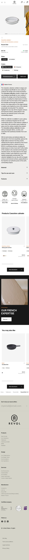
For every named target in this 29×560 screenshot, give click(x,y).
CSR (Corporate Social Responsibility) (10, 493)
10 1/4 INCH (12, 59)
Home (2, 392)
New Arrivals (4, 436)
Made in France (4, 495)
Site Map (4, 538)
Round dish (15, 392)
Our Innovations (5, 459)
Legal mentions (6, 545)
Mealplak (3, 445)
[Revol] (14, 420)
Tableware (8, 392)
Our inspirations (5, 461)
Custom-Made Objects (6, 478)
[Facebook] (2, 521)
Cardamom (7, 70)
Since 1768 (3, 491)
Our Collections (4, 438)
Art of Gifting (4, 474)
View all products (13, 269)
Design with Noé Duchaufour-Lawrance (9, 42)
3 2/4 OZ (4, 59)
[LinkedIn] (8, 521)
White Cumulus (8, 67)
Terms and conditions (7, 541)
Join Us (3, 490)
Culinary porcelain (5, 441)
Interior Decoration (5, 476)
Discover (5, 319)
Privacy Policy (5, 548)
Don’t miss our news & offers (9, 402)
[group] (13, 239)
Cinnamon (18, 67)
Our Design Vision (5, 457)
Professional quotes (8, 76)
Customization (4, 472)
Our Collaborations (5, 455)
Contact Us (3, 488)
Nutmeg (16, 70)
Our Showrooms (5, 471)
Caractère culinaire (6, 40)
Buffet (2, 443)
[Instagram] (5, 521)
